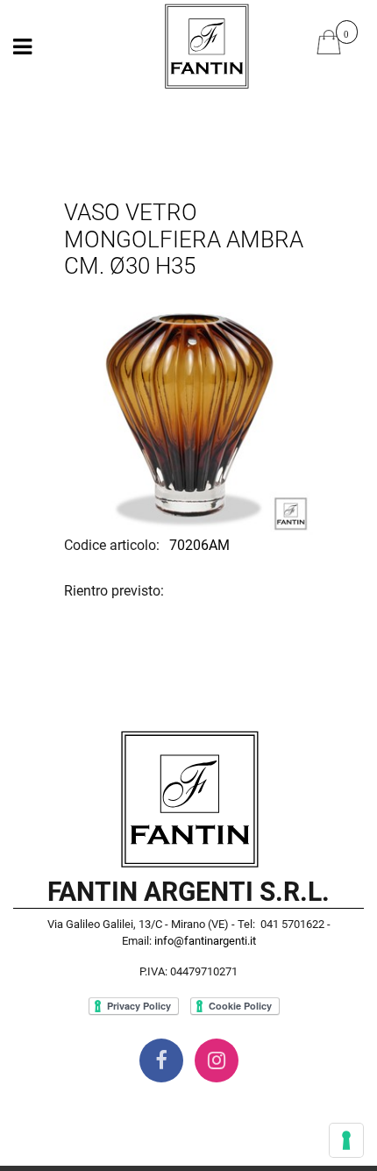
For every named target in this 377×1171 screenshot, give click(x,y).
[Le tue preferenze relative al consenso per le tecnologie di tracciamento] (346, 1140)
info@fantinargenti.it (205, 940)
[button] (188, 410)
